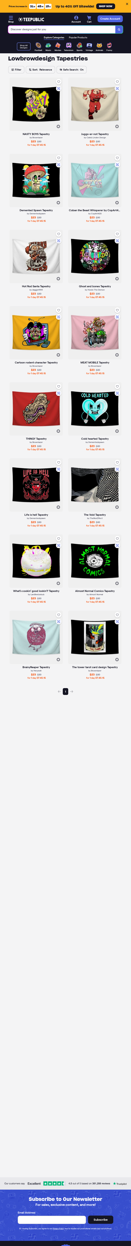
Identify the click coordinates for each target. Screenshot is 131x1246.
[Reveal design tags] (58, 126)
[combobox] (61, 29)
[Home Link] (31, 19)
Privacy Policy (58, 1229)
